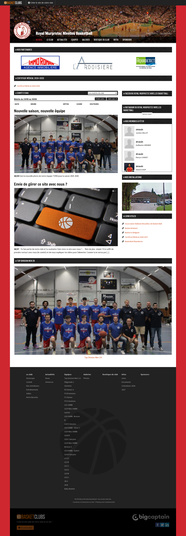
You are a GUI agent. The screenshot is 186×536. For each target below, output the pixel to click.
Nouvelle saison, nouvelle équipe (39, 111)
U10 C (66, 477)
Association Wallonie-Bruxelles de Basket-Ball (143, 223)
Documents (126, 382)
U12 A (66, 458)
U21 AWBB (68, 405)
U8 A (66, 481)
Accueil (39, 39)
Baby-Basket (69, 489)
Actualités (62, 39)
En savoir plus (26, 527)
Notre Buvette (32, 397)
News (47, 378)
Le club (50, 39)
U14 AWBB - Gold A (71, 450)
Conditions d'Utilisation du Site (83, 502)
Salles (28, 393)
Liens (124, 378)
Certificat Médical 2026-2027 (136, 237)
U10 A (66, 469)
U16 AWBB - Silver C (72, 428)
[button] (26, 313)
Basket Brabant (131, 228)
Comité (29, 382)
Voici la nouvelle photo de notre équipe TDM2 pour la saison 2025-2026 (46, 176)
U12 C (66, 466)
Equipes (74, 39)
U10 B (66, 473)
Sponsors (127, 39)
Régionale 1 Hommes (69, 384)
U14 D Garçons (70, 454)
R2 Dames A (69, 389)
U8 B (66, 485)
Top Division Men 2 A (72, 378)
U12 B (66, 462)
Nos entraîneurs (32, 386)
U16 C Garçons (70, 439)
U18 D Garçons (70, 424)
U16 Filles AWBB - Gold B (71, 433)
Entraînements (32, 389)
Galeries (86, 39)
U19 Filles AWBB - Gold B (71, 410)
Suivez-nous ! (147, 114)
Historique (30, 378)
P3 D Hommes (70, 401)
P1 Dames (68, 397)
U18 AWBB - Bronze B (72, 418)
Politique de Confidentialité (105, 502)
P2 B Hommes (70, 393)
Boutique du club (101, 39)
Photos (86, 378)
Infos (115, 39)
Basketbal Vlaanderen (134, 241)
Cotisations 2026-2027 (129, 388)
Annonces (49, 382)
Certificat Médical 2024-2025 (28, 86)
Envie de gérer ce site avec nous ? (40, 184)
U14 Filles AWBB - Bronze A (71, 445)
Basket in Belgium (132, 232)
